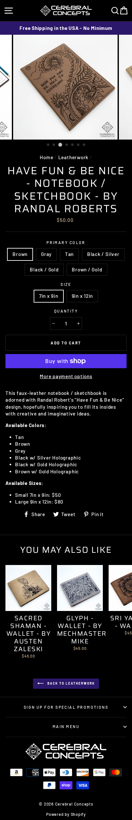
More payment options (66, 376)
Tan (69, 254)
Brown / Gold (87, 269)
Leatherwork (73, 157)
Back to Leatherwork (70, 683)
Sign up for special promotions (66, 707)
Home (46, 157)
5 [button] (72, 145)
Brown (20, 254)
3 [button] (60, 145)
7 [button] (84, 145)
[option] (66, 28)
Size (66, 284)
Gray (46, 254)
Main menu (66, 726)
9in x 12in (82, 296)
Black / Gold (44, 269)
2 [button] (54, 145)
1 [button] (48, 145)
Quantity (66, 311)
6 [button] (78, 145)
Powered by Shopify (66, 814)
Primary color (66, 242)
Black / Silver (103, 254)
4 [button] (67, 145)
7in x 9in (48, 296)
